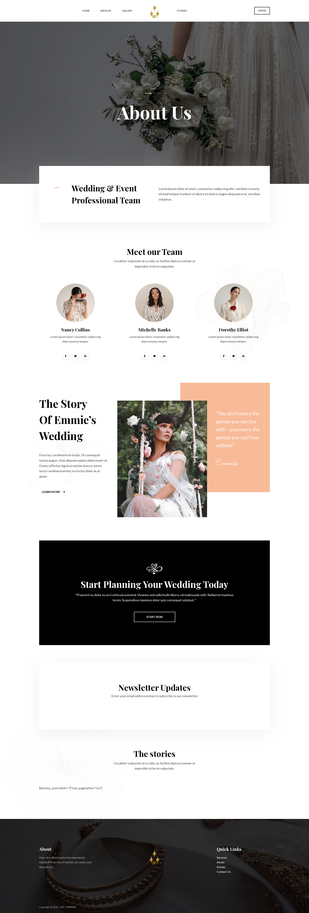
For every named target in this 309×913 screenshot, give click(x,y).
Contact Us (224, 871)
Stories (182, 10)
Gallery (127, 10)
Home (86, 10)
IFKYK (262, 10)
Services (105, 10)
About (221, 862)
